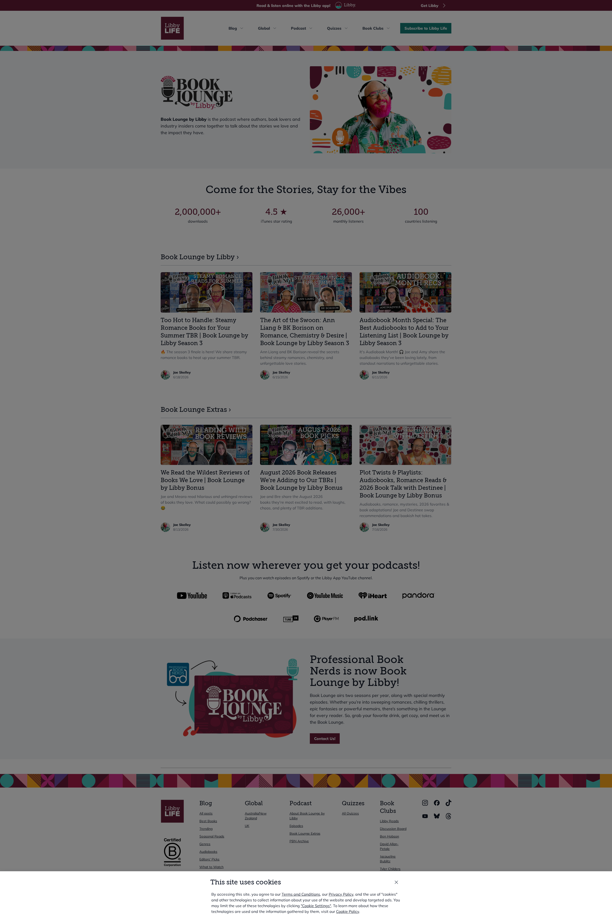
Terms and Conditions (301, 894)
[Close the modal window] (396, 882)
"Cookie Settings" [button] (316, 905)
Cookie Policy (347, 911)
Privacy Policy (341, 894)
